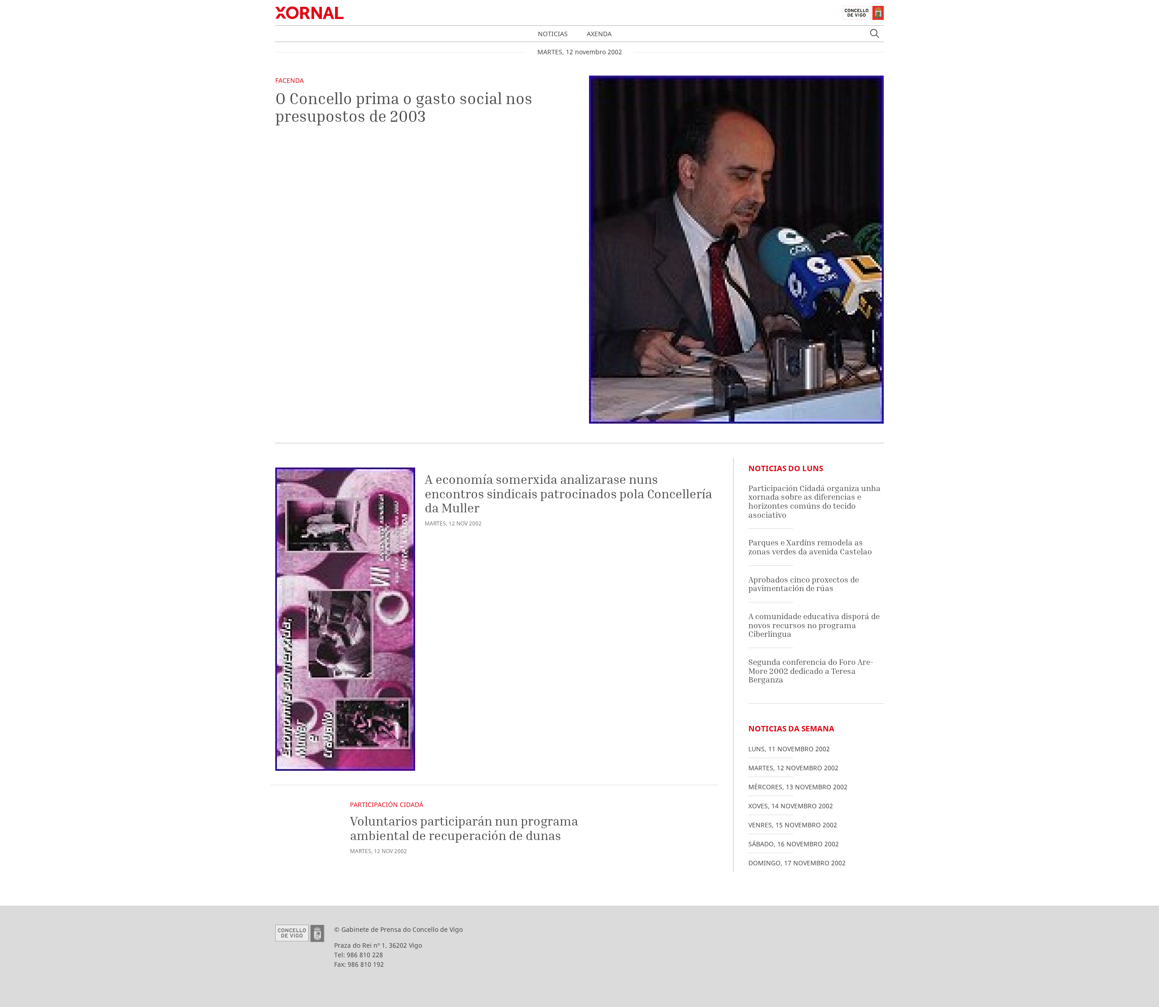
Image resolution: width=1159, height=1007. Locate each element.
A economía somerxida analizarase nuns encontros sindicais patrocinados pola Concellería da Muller (568, 493)
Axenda (599, 33)
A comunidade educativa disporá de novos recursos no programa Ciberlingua (814, 625)
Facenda (289, 80)
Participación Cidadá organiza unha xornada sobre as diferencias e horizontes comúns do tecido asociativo (814, 501)
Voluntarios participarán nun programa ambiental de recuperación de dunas (464, 828)
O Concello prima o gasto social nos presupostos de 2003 (403, 107)
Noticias (553, 33)
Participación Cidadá (386, 804)
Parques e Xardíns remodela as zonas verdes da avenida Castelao (810, 547)
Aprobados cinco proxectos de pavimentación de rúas (803, 584)
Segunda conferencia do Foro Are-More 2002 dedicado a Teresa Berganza (810, 670)
